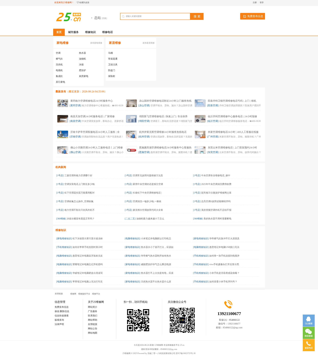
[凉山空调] (144, 105)
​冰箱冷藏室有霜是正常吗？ (81, 218)
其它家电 (60, 82)
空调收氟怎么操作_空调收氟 (78, 201)
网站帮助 (92, 320)
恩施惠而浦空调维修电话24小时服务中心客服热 (165, 147)
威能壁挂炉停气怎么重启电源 (156, 264)
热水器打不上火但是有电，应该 (157, 273)
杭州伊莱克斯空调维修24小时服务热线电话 (162, 132)
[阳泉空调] (213, 105)
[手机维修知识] (64, 247)
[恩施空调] (144, 152)
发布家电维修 (96, 43)
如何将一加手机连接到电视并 (224, 256)
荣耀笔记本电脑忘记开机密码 (88, 264)
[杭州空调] (144, 136)
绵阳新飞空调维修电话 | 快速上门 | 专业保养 (163, 116)
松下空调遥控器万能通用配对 (79, 193)
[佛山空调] (75, 152)
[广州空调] (213, 136)
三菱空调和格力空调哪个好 (78, 175)
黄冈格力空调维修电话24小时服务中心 (91, 100)
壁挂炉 (82, 70)
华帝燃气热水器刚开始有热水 (156, 256)
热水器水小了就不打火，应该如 (157, 247)
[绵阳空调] (144, 121)
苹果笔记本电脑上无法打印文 (88, 281)
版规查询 (59, 320)
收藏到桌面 (84, 2)
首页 (59, 32)
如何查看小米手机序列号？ (223, 281)
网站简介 (92, 307)
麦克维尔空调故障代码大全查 (148, 210)
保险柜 (111, 76)
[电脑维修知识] (132, 238)
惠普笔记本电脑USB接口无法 (224, 247)
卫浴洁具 (112, 64)
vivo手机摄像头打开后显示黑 (224, 264)
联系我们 (92, 315)
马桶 (110, 53)
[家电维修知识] (64, 238)
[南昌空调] (75, 121)
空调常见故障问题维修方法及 (148, 175)
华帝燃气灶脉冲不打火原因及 (224, 238)
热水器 (82, 53)
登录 (262, 2)
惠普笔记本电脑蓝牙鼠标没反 (88, 256)
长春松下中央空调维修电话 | (147, 193)
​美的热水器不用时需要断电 (217, 218)
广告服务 (92, 311)
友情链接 (92, 324)
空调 (58, 53)
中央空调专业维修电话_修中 (215, 175)
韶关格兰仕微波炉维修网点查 (216, 193)
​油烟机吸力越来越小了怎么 (150, 218)
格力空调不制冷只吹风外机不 (79, 210)
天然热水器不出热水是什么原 (156, 281)
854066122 (234, 320)
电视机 (59, 70)
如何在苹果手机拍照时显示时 (88, 247)
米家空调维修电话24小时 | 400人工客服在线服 (233, 132)
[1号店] (60, 175)
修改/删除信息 (62, 311)
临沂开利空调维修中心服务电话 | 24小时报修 (232, 116)
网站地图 (92, 333)
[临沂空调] (213, 121)
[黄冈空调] (75, 105)
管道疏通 (112, 59)
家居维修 (115, 42)
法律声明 (59, 324)
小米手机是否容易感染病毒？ (224, 273)
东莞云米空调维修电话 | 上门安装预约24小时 (232, 147)
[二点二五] (130, 218)
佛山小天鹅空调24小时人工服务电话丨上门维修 (96, 147)
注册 (255, 2)
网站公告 (92, 328)
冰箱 (81, 64)
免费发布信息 (255, 16)
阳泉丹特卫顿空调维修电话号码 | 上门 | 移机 (232, 100)
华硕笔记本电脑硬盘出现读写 (88, 273)
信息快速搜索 (62, 315)
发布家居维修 (149, 43)
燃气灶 (59, 59)
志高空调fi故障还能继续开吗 (216, 201)
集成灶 (59, 76)
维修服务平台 (84, 294)
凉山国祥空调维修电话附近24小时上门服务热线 (165, 100)
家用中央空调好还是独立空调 (148, 184)
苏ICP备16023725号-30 (185, 353)
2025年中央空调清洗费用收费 (216, 184)
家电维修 (63, 42)
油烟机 (82, 59)
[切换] (104, 18)
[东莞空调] (213, 152)
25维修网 (127, 353)
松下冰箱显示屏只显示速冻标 (88, 238)
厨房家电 (83, 76)
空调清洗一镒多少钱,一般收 (147, 201)
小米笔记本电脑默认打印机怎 (156, 238)
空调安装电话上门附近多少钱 (79, 184)
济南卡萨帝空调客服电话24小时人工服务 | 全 (95, 132)
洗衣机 (59, 64)
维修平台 (96, 294)
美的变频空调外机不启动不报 (216, 210)
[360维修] (61, 218)
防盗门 (111, 70)
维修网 (73, 294)
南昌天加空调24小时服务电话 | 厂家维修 (92, 116)
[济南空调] (75, 136)
